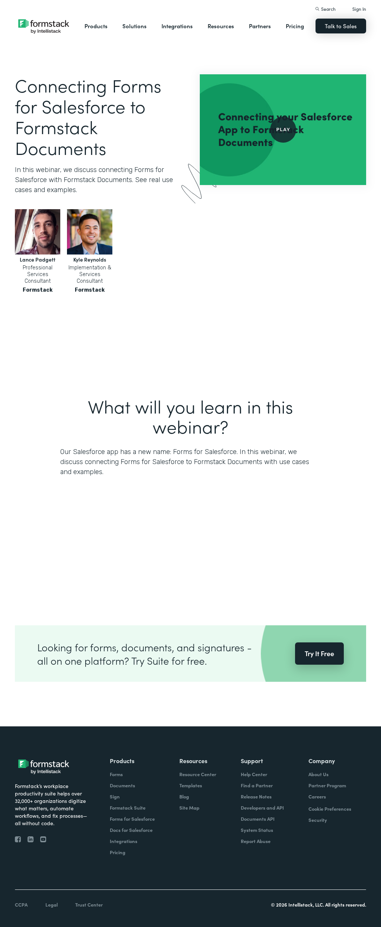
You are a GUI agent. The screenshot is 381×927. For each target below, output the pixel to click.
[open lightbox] (283, 129)
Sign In (359, 9)
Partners (260, 26)
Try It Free (319, 653)
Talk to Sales (341, 26)
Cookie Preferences (329, 808)
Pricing (295, 26)
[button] (96, 26)
